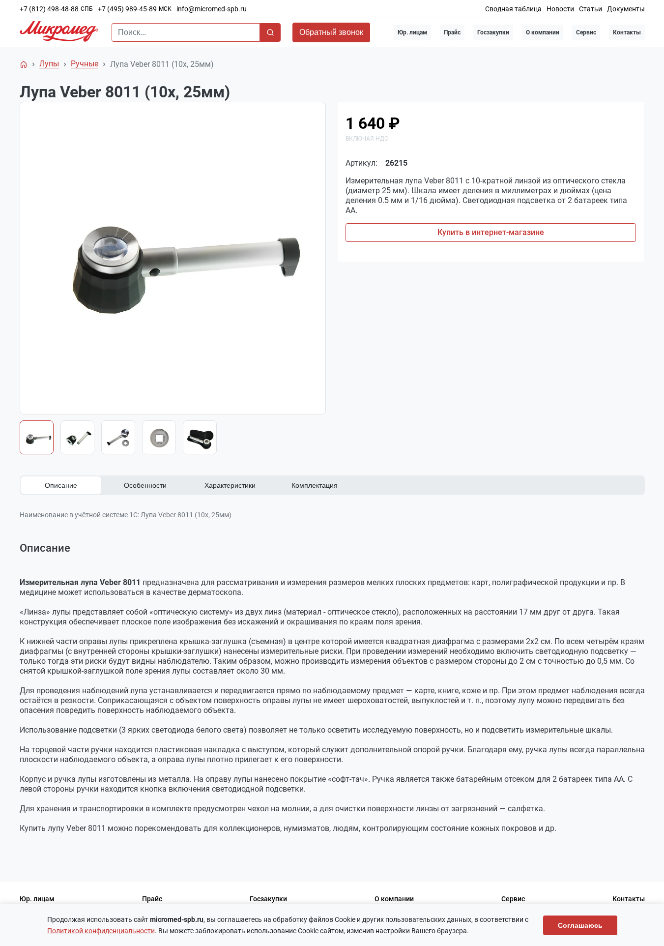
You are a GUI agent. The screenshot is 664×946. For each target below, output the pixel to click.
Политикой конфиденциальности (101, 931)
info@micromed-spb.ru (211, 9)
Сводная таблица (513, 9)
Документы (626, 9)
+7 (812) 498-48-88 (49, 9)
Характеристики (230, 485)
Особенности (145, 485)
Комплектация (314, 485)
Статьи (590, 9)
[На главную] (24, 64)
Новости (560, 9)
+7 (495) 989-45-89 (127, 9)
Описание (61, 485)
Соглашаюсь (580, 925)
